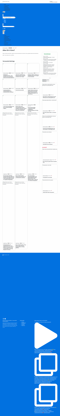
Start (5, 4)
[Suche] (15, 17)
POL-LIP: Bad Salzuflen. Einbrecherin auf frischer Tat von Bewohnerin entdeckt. (21, 176)
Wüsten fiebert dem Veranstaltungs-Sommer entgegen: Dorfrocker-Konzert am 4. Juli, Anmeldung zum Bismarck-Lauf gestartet (21, 108)
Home (5, 35)
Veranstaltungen (6, 5)
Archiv (5, 41)
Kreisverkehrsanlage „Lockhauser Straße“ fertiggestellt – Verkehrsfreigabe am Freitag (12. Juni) (33, 109)
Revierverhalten (6, 7)
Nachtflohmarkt (45, 62)
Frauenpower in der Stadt (47, 177)
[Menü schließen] (3, 33)
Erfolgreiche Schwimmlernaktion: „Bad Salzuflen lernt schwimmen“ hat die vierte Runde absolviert (8, 76)
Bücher (51, 159)
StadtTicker (6, 6)
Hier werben (6, 42)
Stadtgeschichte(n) (7, 40)
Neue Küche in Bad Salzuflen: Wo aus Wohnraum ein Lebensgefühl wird (49, 97)
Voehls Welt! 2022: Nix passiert (48, 192)
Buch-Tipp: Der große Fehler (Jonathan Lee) (50, 162)
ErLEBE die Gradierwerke (47, 57)
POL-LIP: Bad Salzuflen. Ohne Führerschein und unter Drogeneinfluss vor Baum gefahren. (21, 246)
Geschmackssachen (7, 39)
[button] (5, 21)
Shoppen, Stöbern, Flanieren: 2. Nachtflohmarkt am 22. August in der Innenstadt (33, 75)
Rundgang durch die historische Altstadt (49, 59)
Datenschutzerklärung (7, 44)
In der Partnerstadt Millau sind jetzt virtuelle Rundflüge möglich (8, 107)
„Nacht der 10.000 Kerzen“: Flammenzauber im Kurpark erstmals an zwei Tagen (20, 75)
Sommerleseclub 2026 (20, 90)
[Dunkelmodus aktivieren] (4, 11)
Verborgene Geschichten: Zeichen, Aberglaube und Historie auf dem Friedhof (48, 65)
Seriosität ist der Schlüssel (47, 144)
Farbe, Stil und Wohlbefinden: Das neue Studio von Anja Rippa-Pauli (49, 129)
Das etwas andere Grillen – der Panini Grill (49, 113)
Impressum (6, 43)
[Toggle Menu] (3, 32)
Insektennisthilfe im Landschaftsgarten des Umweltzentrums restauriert (8, 91)
